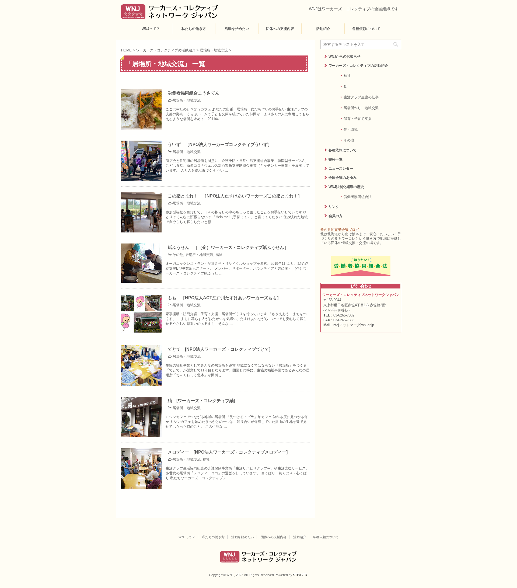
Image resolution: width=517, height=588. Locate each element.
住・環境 (351, 129)
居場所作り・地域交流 (361, 108)
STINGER (300, 575)
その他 (178, 255)
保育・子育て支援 (358, 119)
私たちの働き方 (193, 29)
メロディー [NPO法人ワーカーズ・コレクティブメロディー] (228, 452)
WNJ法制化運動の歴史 (346, 187)
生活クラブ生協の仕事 (361, 97)
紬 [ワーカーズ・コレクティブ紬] (201, 400)
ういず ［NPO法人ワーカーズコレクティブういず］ (220, 144)
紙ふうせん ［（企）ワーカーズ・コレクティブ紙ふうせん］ (228, 247)
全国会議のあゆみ (343, 178)
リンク (334, 207)
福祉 (218, 255)
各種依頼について (366, 29)
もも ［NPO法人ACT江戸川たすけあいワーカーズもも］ (224, 297)
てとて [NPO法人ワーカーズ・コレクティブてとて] (219, 349)
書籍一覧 (336, 159)
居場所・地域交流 (187, 100)
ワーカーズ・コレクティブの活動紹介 (358, 66)
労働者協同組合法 (358, 197)
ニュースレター (341, 168)
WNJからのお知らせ (345, 56)
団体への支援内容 (280, 29)
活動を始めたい (237, 29)
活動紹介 (323, 29)
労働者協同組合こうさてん (193, 93)
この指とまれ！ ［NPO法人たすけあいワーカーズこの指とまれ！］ (235, 196)
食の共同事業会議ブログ (339, 230)
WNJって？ (151, 29)
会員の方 (336, 216)
